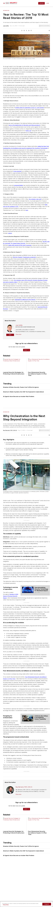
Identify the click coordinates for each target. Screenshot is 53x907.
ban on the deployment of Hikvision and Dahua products (24, 125)
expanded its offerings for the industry (25, 299)
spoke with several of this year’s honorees (19, 245)
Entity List (28, 130)
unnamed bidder (18, 185)
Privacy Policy (6, 904)
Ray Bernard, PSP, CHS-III (10, 430)
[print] (49, 30)
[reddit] (28, 30)
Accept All (47, 904)
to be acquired (17, 171)
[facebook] (21, 30)
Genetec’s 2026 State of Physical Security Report (10, 593)
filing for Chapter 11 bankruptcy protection (24, 257)
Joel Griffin (6, 25)
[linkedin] (24, 30)
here (27, 210)
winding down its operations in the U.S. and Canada (29, 107)
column (10, 233)
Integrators (6, 10)
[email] (31, 30)
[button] (4, 3)
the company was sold (35, 199)
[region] (26, 904)
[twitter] (26, 30)
